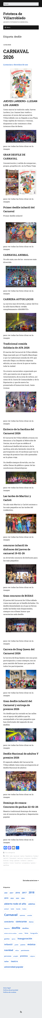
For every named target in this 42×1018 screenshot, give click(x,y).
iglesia (13, 939)
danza (31, 922)
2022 (12, 898)
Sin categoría (10, 852)
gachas (16, 861)
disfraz (5, 861)
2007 (11, 893)
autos (22, 856)
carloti (5, 858)
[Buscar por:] (21, 4)
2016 (17, 892)
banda (18, 909)
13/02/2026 (7, 45)
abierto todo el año (15, 903)
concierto (9, 921)
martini (18, 863)
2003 (5, 893)
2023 (17, 898)
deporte (7, 928)
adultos (31, 904)
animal (16, 856)
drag (11, 861)
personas (7, 956)
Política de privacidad (10, 990)
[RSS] (21, 1011)
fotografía (34, 933)
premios (24, 956)
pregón (15, 956)
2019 (6, 898)
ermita (20, 933)
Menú (8, 27)
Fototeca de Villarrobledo (14, 15)
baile (12, 909)
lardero (6, 863)
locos (12, 863)
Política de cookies (9, 992)
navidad (8, 950)
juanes (30, 861)
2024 (22, 898)
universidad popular (13, 967)
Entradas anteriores (30, 880)
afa (11, 856)
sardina (6, 865)
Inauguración (25, 938)
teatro (14, 961)
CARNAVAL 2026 (16, 54)
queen (33, 863)
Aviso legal (7, 988)
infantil (24, 861)
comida (29, 915)
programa (26, 863)
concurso (27, 858)
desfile (34, 858)
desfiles (25, 928)
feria (26, 933)
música (31, 944)
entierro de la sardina (10, 933)
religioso (32, 956)
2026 (7, 856)
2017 (24, 892)
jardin (16, 945)
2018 (31, 892)
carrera (20, 858)
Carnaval (12, 858)
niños (17, 950)
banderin (29, 856)
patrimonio (25, 950)
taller (6, 961)
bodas (36, 856)
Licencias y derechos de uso (15, 64)
